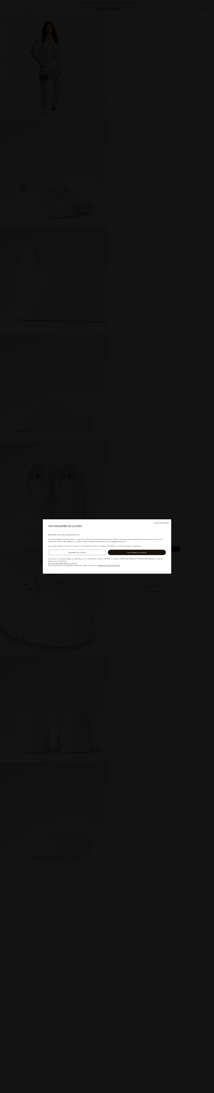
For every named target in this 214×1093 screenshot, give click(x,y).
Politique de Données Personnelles (109, 565)
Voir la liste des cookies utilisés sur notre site (62, 563)
